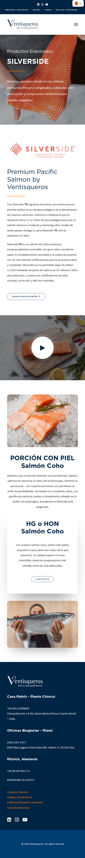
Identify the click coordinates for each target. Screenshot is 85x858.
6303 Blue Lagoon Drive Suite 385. (27, 747)
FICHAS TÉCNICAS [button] (42, 579)
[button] (38, 4)
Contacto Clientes (17, 792)
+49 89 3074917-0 (18, 771)
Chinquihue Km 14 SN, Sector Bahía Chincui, (33, 713)
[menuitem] (17, 9)
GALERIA (37, 9)
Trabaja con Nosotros (19, 797)
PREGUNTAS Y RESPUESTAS (16, 9)
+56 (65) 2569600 (18, 708)
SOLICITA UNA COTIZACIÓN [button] (25, 296)
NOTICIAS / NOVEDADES (66, 9)
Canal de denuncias (18, 808)
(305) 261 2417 (16, 742)
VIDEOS (48, 9)
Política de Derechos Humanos (25, 802)
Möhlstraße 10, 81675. (21, 780)
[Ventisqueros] (22, 24)
